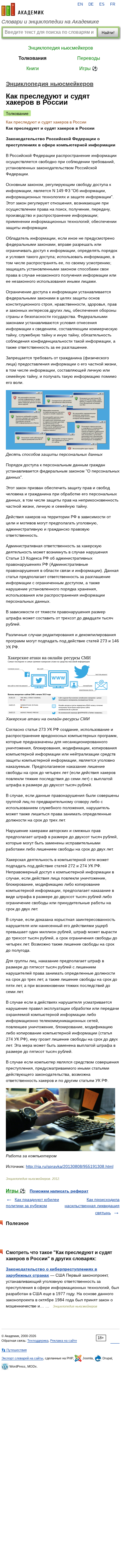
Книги (32, 68)
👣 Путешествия (14, 1350)
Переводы (88, 58)
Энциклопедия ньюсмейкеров (60, 47)
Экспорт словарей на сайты (22, 1358)
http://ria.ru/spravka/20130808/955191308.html (69, 1166)
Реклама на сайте (63, 1340)
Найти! (108, 32)
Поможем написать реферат (59, 1191)
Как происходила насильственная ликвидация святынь (92, 1206)
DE (91, 4)
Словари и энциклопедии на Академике (50, 22)
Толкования (32, 58)
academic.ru (22, 9)
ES (102, 4)
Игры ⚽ (88, 68)
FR (112, 4)
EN (80, 4)
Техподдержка (37, 1340)
